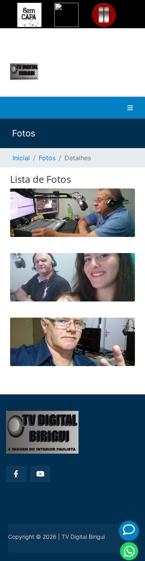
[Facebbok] (16, 474)
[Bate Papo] (129, 530)
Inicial (21, 158)
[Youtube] (40, 474)
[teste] (72, 216)
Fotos (47, 158)
